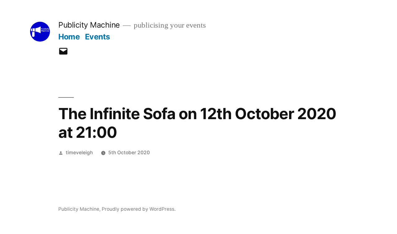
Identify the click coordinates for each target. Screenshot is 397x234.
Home (69, 36)
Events (97, 36)
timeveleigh (79, 152)
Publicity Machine (89, 24)
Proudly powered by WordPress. (139, 209)
